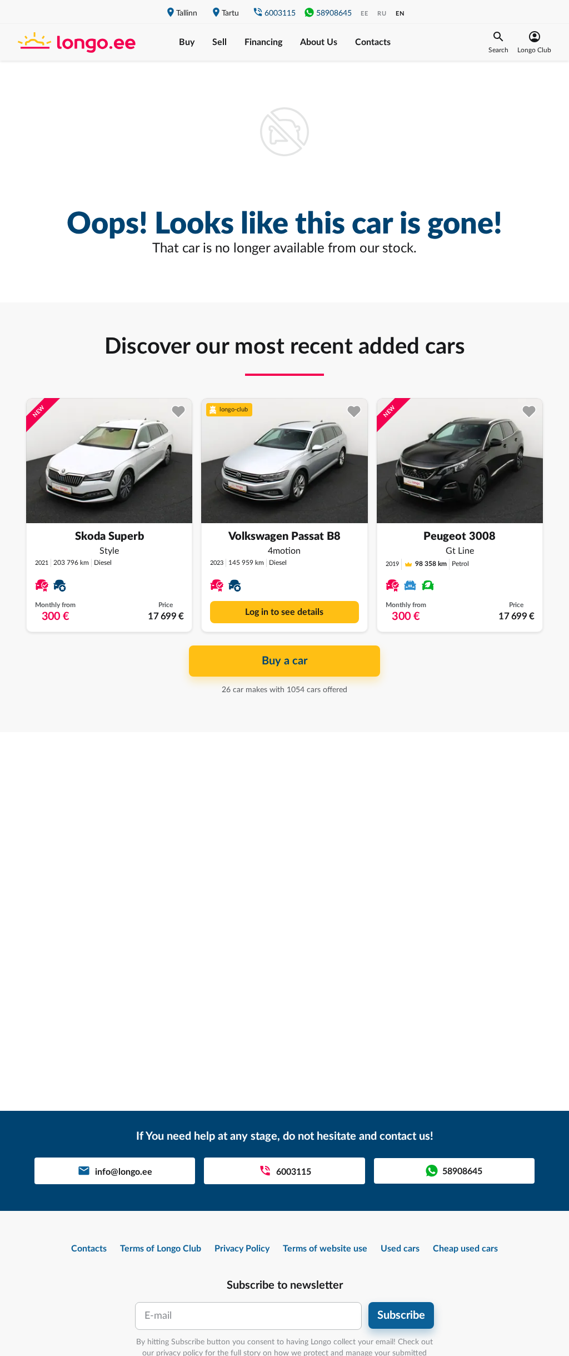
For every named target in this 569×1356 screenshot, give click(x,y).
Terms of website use (325, 1248)
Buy (186, 42)
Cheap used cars (465, 1248)
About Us (318, 42)
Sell (219, 42)
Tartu (230, 13)
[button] (498, 42)
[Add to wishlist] (178, 411)
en (400, 14)
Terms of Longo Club (160, 1248)
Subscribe (401, 1315)
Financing (263, 42)
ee (364, 14)
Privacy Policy (241, 1248)
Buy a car (284, 661)
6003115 (280, 13)
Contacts (373, 42)
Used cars (400, 1248)
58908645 (334, 13)
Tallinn (186, 13)
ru (382, 14)
